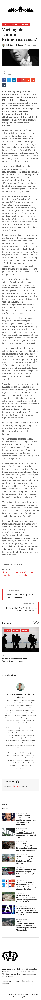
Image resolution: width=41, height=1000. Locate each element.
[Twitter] (9, 80)
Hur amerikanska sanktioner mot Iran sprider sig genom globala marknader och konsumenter (26, 820)
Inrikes (5, 24)
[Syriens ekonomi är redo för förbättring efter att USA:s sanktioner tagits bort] (8, 870)
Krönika (14, 24)
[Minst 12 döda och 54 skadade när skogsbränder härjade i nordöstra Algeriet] (8, 858)
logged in (16, 786)
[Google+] (23, 80)
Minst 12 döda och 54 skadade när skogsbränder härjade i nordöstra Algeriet (27, 860)
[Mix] (33, 80)
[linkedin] (14, 80)
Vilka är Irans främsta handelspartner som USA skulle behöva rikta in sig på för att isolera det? (27, 885)
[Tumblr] (4, 85)
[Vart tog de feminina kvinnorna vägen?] (20, 57)
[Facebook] (4, 80)
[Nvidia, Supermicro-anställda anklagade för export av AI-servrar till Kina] (8, 832)
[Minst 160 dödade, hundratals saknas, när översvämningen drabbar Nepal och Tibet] (8, 896)
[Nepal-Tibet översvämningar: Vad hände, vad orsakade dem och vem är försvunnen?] (8, 845)
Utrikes (27, 630)
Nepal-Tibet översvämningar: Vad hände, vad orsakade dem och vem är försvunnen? (26, 847)
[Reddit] (28, 80)
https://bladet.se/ (20, 769)
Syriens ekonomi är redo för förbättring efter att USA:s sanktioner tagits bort (26, 873)
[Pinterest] (19, 80)
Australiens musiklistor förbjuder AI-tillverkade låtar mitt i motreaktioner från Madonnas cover (27, 911)
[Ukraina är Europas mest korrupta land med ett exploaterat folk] (20, 639)
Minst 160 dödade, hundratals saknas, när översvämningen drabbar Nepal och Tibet (26, 898)
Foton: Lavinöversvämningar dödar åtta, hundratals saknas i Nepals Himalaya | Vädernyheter (27, 925)
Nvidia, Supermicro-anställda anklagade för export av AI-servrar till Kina (26, 834)
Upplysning (25, 24)
